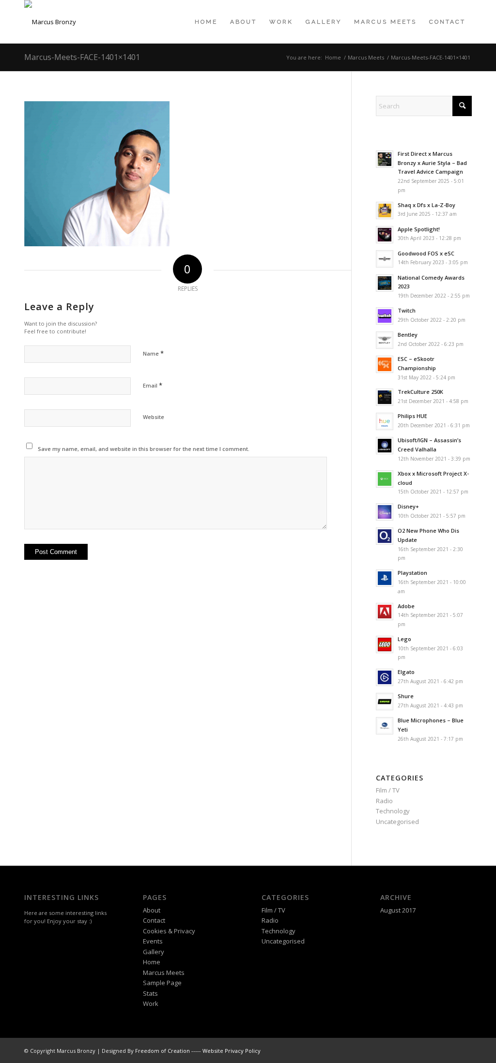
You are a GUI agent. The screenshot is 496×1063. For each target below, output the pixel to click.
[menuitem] (206, 22)
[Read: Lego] (384, 644)
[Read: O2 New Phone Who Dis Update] (384, 536)
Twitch (407, 310)
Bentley (408, 334)
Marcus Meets (164, 972)
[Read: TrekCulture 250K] (384, 397)
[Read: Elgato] (384, 677)
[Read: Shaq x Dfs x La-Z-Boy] (384, 210)
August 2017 (398, 910)
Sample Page (162, 982)
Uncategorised (397, 821)
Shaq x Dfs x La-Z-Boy (426, 205)
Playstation (412, 572)
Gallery (153, 951)
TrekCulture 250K (420, 391)
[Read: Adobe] (384, 611)
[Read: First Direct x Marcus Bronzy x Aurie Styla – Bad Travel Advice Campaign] (384, 159)
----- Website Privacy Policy (226, 1050)
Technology (393, 811)
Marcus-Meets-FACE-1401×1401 (82, 57)
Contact (154, 920)
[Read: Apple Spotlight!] (384, 234)
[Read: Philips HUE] (384, 421)
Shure (406, 696)
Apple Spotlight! (419, 229)
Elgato (406, 671)
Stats (150, 993)
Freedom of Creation (162, 1050)
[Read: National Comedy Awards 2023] (384, 283)
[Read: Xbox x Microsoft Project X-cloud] (384, 479)
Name (153, 353)
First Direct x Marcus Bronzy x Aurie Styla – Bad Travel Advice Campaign (432, 163)
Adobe (406, 606)
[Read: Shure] (384, 701)
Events (153, 941)
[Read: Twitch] (384, 316)
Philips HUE (412, 415)
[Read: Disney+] (384, 512)
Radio (384, 800)
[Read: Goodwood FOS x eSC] (384, 259)
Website (153, 416)
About (151, 910)
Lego (404, 639)
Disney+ (408, 506)
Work (150, 1003)
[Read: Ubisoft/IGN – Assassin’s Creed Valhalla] (384, 445)
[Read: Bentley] (384, 340)
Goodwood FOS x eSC (426, 253)
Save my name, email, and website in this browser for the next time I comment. (143, 448)
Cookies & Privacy (169, 931)
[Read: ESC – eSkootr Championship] (384, 364)
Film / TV (388, 790)
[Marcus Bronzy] (50, 22)
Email (152, 385)
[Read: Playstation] (384, 578)
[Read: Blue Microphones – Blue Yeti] (384, 725)
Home (151, 962)
